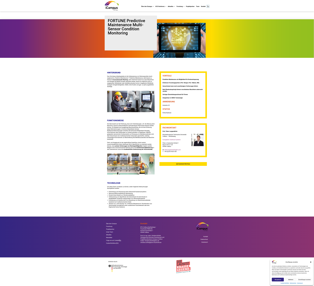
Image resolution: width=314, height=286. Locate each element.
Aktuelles (170, 6)
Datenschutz (293, 283)
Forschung (180, 6)
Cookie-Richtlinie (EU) (112, 243)
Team (197, 6)
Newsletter (109, 237)
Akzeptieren (278, 279)
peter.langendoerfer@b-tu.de (172, 150)
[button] (311, 262)
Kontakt (203, 6)
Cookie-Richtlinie (285, 283)
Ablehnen (290, 279)
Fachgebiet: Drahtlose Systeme (171, 139)
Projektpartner (190, 6)
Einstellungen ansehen (304, 279)
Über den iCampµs (146, 6)
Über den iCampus (111, 223)
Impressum (300, 283)
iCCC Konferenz (160, 6)
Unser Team (109, 232)
